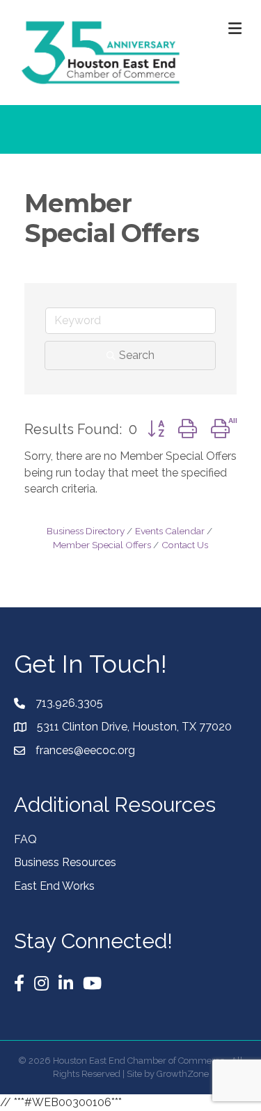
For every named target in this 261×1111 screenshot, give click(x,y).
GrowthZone (183, 1074)
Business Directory (86, 530)
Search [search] (137, 355)
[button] (156, 428)
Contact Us (184, 544)
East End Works (54, 886)
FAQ (25, 839)
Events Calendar (170, 530)
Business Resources (65, 862)
